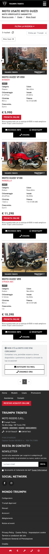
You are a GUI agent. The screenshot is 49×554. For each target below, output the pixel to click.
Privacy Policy (8, 533)
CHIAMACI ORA (26, 372)
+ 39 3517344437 (10, 432)
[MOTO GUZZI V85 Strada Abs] (24, 260)
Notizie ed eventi (8, 523)
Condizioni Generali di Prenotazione (17, 539)
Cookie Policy (21, 533)
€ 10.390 (8, 314)
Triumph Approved (9, 503)
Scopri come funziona (14, 123)
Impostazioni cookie (37, 533)
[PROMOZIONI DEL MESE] (17, 550)
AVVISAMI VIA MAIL (25, 367)
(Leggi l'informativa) (39, 470)
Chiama (26, 135)
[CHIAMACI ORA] (31, 550)
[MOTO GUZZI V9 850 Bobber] (24, 61)
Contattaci (26, 432)
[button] (44, 3)
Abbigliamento (7, 518)
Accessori (5, 513)
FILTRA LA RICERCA (24, 27)
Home (4, 393)
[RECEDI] (38, 550)
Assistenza (8, 398)
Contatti (20, 398)
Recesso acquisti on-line (16, 403)
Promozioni (36, 393)
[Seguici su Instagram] (11, 483)
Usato (24, 393)
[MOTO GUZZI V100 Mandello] (24, 159)
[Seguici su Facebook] (4, 483)
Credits (5, 544)
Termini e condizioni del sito (14, 536)
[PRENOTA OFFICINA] (24, 550)
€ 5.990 (7, 112)
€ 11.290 (8, 213)
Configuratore (7, 498)
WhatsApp (36, 130)
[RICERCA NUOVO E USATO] (10, 550)
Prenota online (11, 117)
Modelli (14, 393)
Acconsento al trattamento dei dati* (18, 470)
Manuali (5, 508)
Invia (42, 464)
